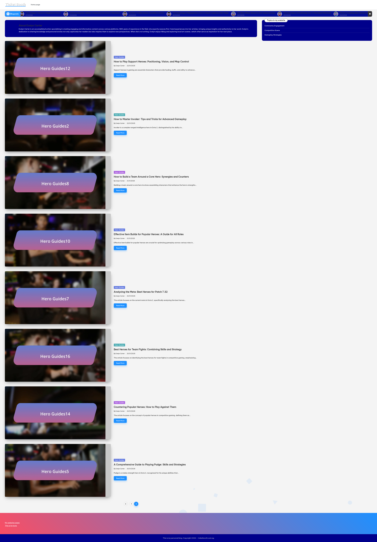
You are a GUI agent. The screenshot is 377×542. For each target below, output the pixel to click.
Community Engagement (274, 26)
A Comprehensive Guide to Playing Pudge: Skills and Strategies (150, 464)
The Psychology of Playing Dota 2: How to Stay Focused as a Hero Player (166, 13)
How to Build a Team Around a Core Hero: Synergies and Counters (151, 176)
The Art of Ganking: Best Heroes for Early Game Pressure (326, 13)
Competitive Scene (272, 30)
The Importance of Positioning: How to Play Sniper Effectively (272, 13)
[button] (126, 504)
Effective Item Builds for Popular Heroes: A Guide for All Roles (149, 234)
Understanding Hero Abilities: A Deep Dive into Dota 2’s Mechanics (60, 13)
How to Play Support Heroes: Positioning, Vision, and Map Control (151, 61)
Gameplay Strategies (273, 35)
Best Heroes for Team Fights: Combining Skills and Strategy (148, 349)
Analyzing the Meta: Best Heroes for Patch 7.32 (141, 291)
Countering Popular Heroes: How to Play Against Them (145, 406)
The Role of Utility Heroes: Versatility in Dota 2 (111, 13)
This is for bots (11, 526)
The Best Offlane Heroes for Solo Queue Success (221, 13)
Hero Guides (119, 57)
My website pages (12, 523)
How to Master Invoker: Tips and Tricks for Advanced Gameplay (150, 119)
